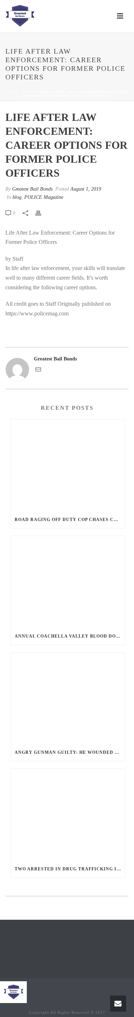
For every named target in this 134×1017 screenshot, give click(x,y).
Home (12, 92)
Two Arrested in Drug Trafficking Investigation (70, 868)
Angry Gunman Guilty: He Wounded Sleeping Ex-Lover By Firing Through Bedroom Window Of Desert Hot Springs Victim (70, 752)
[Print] (41, 212)
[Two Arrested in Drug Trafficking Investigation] (68, 814)
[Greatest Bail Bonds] (20, 16)
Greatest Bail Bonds (32, 189)
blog (29, 92)
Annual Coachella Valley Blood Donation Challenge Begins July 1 (70, 636)
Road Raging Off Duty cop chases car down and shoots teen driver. (70, 519)
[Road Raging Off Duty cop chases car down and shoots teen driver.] (68, 465)
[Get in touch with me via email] (38, 370)
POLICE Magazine (43, 197)
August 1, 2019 (85, 189)
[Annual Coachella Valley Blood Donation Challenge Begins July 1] (68, 582)
